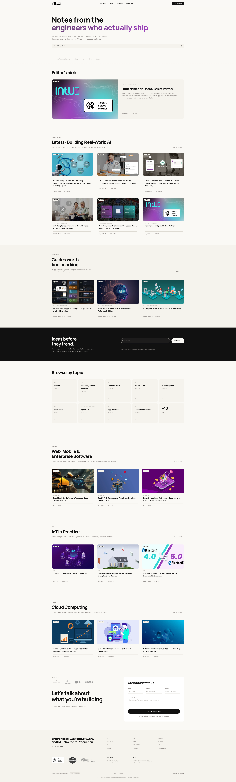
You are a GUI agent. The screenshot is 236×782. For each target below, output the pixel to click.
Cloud (90, 59)
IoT (84, 59)
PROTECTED (76, 773)
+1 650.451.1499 (57, 746)
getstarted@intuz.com (163, 716)
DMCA (72, 773)
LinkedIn (175, 773)
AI (107, 738)
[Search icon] (181, 46)
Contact (161, 741)
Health (134, 738)
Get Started (178, 3)
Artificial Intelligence (63, 59)
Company (129, 3)
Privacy (115, 773)
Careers (135, 748)
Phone (167, 688)
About (160, 738)
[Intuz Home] (56, 3)
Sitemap (121, 773)
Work (111, 3)
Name (130, 688)
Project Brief (133, 697)
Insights (120, 3)
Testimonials (136, 745)
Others (98, 59)
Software (76, 59)
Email (148, 688)
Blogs (160, 745)
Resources (162, 748)
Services (103, 3)
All (52, 59)
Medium (182, 773)
